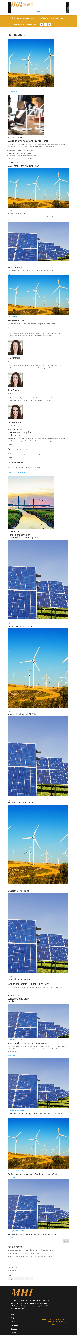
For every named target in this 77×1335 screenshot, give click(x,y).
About (13, 1314)
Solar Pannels (12, 317)
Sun (9, 888)
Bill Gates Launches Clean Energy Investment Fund (25, 1256)
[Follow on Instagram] (45, 24)
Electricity (11, 263)
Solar (9, 624)
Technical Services (17, 213)
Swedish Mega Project (18, 891)
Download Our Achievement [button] (17, 472)
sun (32, 1279)
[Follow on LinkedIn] (41, 24)
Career (13, 1333)
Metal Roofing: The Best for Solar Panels (27, 1043)
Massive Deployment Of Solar (22, 714)
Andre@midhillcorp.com (25, 24)
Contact (14, 1329)
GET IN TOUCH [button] (12, 992)
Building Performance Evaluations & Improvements (32, 1234)
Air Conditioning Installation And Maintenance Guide (33, 1174)
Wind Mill (11, 1270)
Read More (11, 1055)
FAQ (12, 1318)
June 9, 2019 (49, 1250)
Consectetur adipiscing (19, 979)
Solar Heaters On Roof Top (21, 802)
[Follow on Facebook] (49, 24)
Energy (10, 210)
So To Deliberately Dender (20, 626)
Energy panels (15, 267)
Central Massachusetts (25, 18)
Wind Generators (16, 320)
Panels (16, 1279)
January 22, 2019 (47, 1256)
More (9, 220)
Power (22, 1279)
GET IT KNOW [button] (12, 91)
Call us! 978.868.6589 (53, 18)
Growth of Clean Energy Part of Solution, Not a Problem (35, 1113)
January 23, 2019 (40, 1253)
